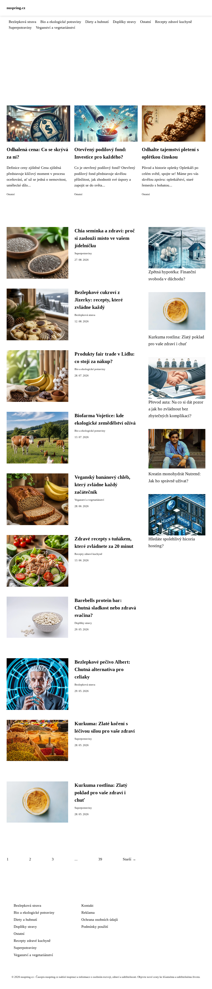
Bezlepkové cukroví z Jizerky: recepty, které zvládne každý (99, 300)
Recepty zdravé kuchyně (173, 22)
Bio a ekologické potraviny (60, 22)
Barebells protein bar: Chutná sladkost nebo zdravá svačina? (105, 608)
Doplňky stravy (124, 22)
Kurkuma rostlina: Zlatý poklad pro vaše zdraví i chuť (101, 792)
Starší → (129, 859)
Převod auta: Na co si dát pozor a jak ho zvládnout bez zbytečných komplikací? (175, 409)
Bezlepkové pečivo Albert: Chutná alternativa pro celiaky (102, 669)
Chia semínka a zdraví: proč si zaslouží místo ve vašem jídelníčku (105, 238)
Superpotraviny (20, 27)
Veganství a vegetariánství (55, 27)
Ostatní (145, 22)
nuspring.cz (16, 8)
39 (100, 859)
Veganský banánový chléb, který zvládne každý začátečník (102, 484)
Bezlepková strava (22, 22)
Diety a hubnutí (97, 22)
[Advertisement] (106, 61)
